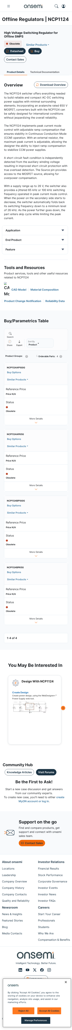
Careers (44, 907)
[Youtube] (28, 970)
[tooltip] (19, 343)
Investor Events (48, 887)
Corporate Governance (52, 881)
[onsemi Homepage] (33, 6)
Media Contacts (12, 933)
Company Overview (14, 881)
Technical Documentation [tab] (44, 72)
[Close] (65, 982)
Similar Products (36, 44)
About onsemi (12, 862)
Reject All (23, 1010)
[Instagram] (49, 970)
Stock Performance (50, 875)
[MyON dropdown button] (64, 6)
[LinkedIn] (21, 970)
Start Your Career (49, 914)
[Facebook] (42, 970)
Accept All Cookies (49, 1010)
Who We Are (46, 933)
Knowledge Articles (19, 772)
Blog (5, 927)
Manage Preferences (36, 1020)
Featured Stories (12, 920)
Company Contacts (14, 894)
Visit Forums (46, 772)
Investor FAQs (46, 900)
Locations (8, 868)
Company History (13, 887)
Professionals (46, 920)
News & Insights (12, 914)
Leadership (9, 875)
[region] (37, 1002)
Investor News (47, 894)
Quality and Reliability (15, 900)
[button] (15, 289)
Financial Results (48, 868)
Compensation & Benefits (54, 939)
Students (43, 927)
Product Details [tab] (15, 72)
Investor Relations (51, 862)
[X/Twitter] (35, 970)
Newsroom (10, 907)
